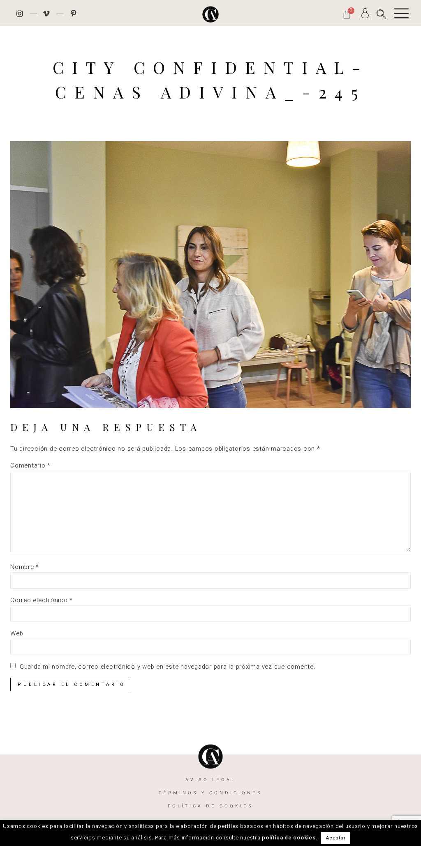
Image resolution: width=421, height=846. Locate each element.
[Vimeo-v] (46, 13)
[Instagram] (19, 13)
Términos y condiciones (210, 793)
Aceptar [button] (335, 838)
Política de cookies (210, 806)
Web (16, 633)
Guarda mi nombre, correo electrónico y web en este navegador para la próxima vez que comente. (168, 667)
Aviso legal (210, 779)
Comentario (30, 466)
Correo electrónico (41, 600)
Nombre (24, 567)
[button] (381, 14)
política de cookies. (289, 837)
